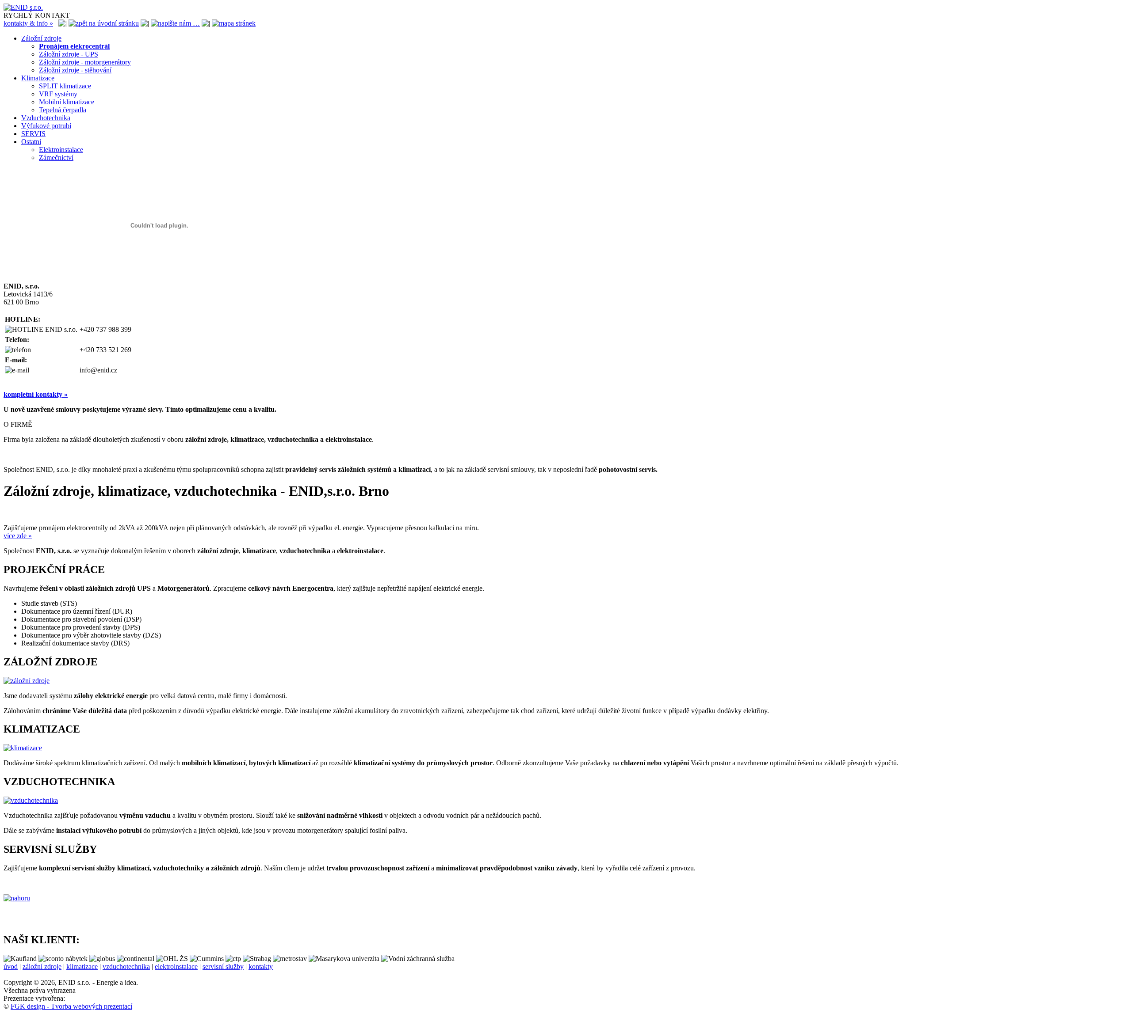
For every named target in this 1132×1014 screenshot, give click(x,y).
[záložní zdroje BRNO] (27, 680)
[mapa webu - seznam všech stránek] (234, 23)
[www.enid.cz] (23, 7)
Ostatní (31, 141)
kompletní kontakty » (36, 394)
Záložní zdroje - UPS (68, 54)
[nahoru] (17, 898)
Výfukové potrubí (46, 125)
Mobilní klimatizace (66, 102)
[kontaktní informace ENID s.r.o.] (175, 23)
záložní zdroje (42, 966)
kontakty (261, 966)
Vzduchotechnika (45, 118)
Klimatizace (37, 78)
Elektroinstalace (61, 149)
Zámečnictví (56, 157)
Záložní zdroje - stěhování (75, 70)
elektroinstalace (176, 966)
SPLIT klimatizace (65, 86)
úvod (11, 966)
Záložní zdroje (41, 38)
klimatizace (82, 966)
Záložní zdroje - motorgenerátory (85, 62)
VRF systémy (58, 94)
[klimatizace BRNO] (23, 748)
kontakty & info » (28, 23)
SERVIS (33, 133)
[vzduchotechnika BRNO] (31, 800)
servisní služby (223, 966)
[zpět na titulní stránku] (104, 23)
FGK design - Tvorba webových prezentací (71, 1006)
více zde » (18, 535)
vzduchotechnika (126, 966)
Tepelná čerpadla (62, 110)
